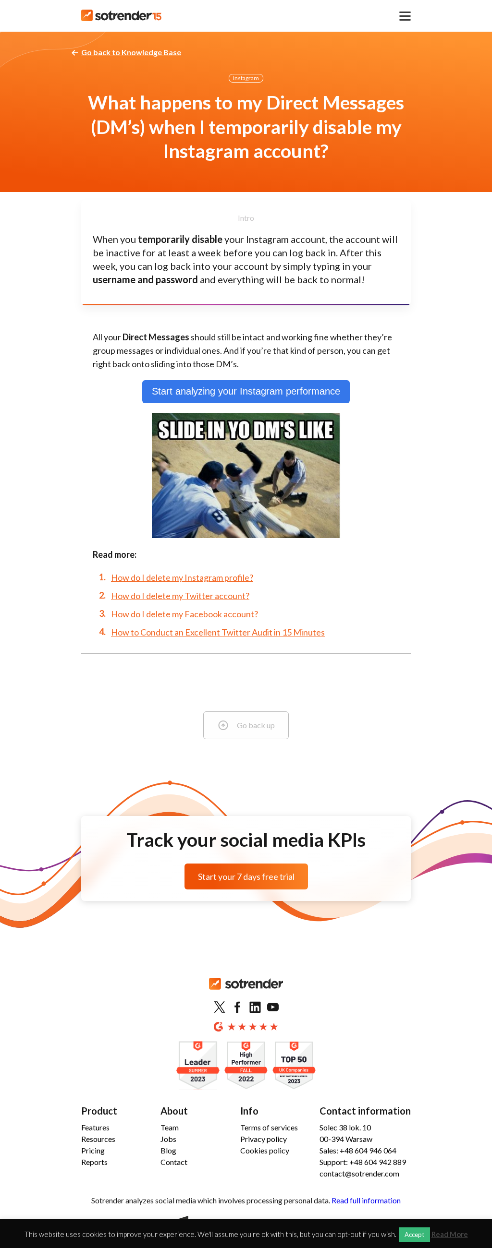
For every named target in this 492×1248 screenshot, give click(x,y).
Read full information (366, 1200)
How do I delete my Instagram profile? (182, 577)
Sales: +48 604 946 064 (358, 1150)
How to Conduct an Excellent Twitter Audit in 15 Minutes (218, 632)
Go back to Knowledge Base (131, 52)
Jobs (168, 1138)
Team (169, 1127)
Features (95, 1127)
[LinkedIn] (255, 1007)
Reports (94, 1161)
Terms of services (269, 1127)
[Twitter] (219, 1007)
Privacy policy (263, 1138)
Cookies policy (264, 1150)
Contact (173, 1161)
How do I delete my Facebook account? (184, 614)
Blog (168, 1150)
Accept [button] (414, 1234)
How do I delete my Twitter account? (180, 595)
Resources (98, 1138)
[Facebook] (237, 1007)
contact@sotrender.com (359, 1173)
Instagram (246, 78)
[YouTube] (273, 1007)
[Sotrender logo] (246, 991)
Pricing (93, 1150)
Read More (449, 1234)
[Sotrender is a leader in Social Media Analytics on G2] (198, 1066)
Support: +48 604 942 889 (363, 1161)
